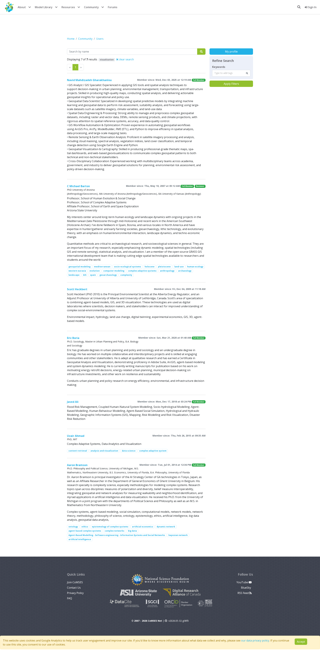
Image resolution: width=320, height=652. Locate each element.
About (22, 7)
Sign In (311, 7)
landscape (74, 275)
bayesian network (178, 535)
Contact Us (74, 587)
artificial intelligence (79, 539)
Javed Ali (72, 402)
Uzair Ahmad (75, 436)
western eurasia (77, 270)
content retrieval (77, 450)
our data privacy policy (255, 640)
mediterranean (102, 266)
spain (93, 275)
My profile (231, 51)
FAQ (69, 598)
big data (132, 530)
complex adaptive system (152, 450)
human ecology (195, 266)
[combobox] (231, 73)
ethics (85, 526)
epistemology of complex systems (110, 526)
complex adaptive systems (142, 270)
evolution (95, 270)
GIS (84, 275)
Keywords (218, 67)
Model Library (43, 7)
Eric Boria (73, 338)
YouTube (242, 582)
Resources (68, 7)
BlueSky (246, 587)
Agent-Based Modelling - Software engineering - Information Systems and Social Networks (116, 535)
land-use (179, 266)
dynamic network (166, 526)
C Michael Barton (78, 186)
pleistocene (164, 266)
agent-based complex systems (84, 530)
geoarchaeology (108, 275)
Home (70, 39)
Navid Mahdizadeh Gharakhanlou (89, 80)
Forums (112, 7)
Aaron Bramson (77, 465)
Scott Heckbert (77, 289)
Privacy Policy (75, 593)
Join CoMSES (75, 582)
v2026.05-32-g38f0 (178, 620)
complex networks (114, 530)
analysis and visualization (104, 450)
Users (100, 39)
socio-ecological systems (127, 266)
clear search (126, 59)
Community (91, 7)
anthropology (167, 270)
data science (129, 450)
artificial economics (142, 526)
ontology (73, 526)
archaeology (185, 270)
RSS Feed (243, 593)
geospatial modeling (79, 266)
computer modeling (113, 270)
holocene (149, 266)
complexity (126, 275)
